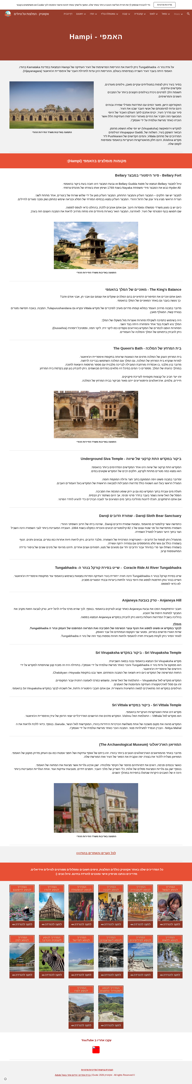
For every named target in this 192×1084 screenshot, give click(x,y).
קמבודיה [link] (138, 13)
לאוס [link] (152, 13)
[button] (188, 13)
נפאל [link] (164, 13)
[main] (96, 35)
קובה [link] (124, 13)
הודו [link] (92, 13)
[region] (96, 5)
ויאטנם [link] (79, 13)
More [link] (177, 13)
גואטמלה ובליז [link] (108, 13)
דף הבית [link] (68, 13)
